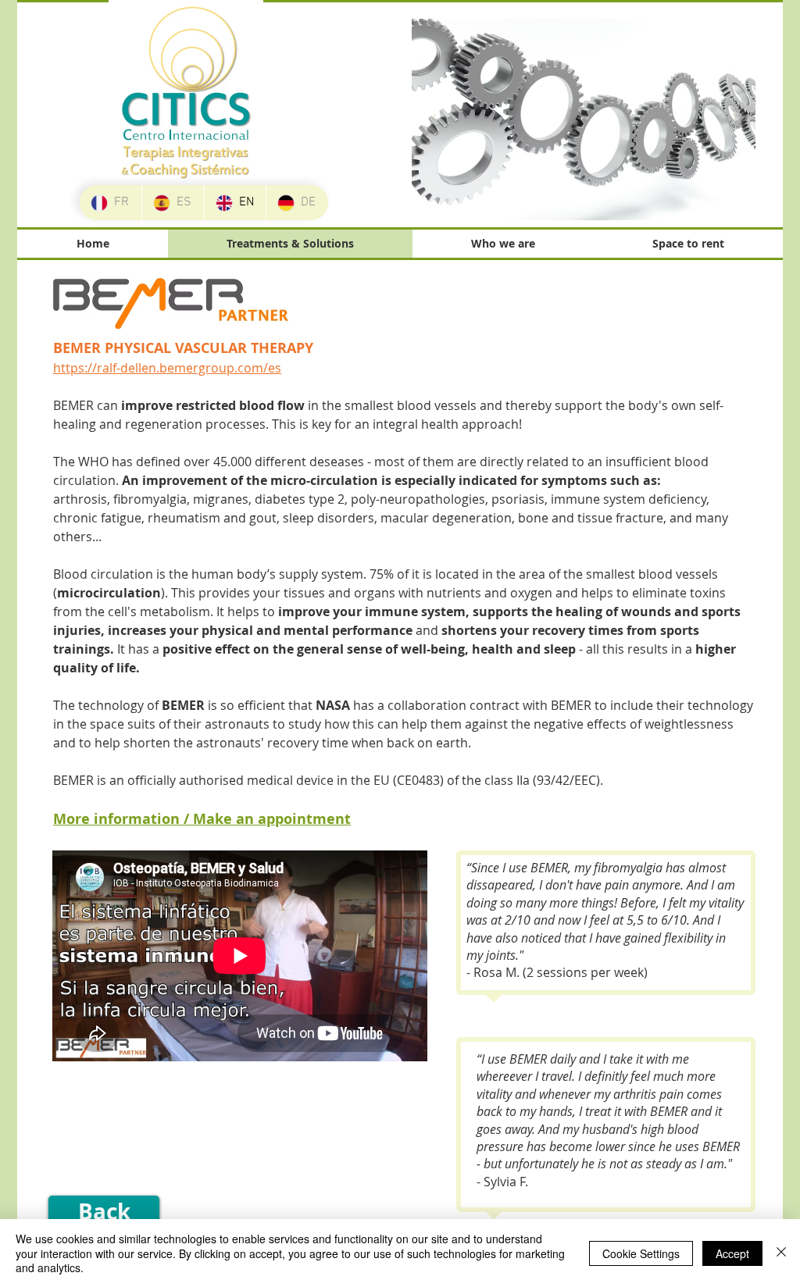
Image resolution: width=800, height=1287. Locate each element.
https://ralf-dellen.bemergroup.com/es (167, 367)
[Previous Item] (433, 119)
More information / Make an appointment (202, 819)
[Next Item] (734, 119)
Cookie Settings (641, 1253)
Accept (732, 1253)
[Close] (781, 1253)
